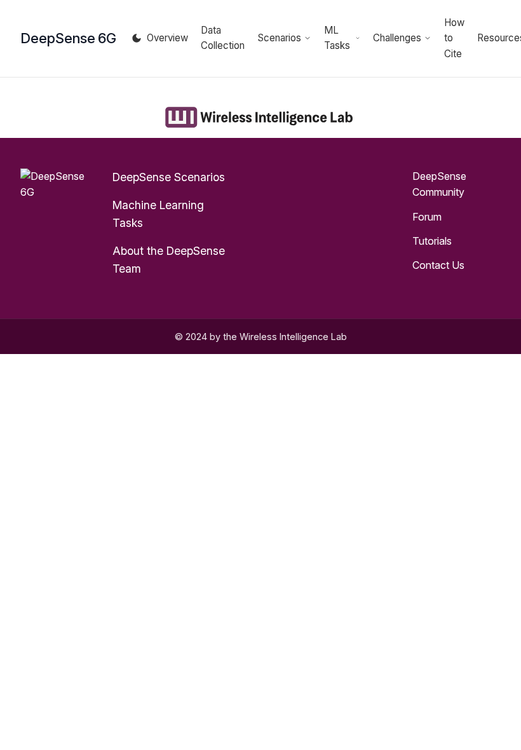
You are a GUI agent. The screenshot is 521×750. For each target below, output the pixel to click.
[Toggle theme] (136, 38)
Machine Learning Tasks (158, 213)
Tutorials (432, 241)
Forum (427, 216)
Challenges (397, 38)
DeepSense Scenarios (168, 177)
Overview (167, 38)
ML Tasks (337, 37)
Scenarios (279, 38)
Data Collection (223, 37)
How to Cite (454, 38)
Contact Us (438, 265)
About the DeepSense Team (168, 259)
